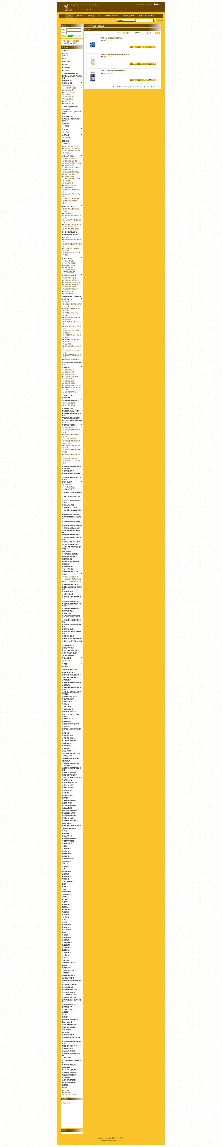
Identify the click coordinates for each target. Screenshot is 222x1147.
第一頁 (132, 87)
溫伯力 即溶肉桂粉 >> (69, 1082)
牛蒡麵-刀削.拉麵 (68, 103)
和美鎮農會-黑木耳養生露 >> (71, 514)
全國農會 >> (66, 846)
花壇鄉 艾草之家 (72, 20)
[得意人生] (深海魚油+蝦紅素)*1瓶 (111, 38)
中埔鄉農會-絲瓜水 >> (69, 471)
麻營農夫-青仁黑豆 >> (69, 785)
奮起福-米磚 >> (66, 733)
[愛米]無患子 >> (67, 761)
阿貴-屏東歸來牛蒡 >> (69, 699)
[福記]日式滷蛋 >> (67, 751)
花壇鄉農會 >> (66, 950)
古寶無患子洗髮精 (68, 165)
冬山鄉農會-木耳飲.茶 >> (69, 992)
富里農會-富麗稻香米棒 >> (70, 821)
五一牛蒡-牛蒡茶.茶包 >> (69, 696)
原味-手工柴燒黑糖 (69, 403)
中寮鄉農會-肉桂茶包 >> (69, 507)
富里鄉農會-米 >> (67, 790)
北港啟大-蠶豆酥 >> (68, 808)
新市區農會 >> (66, 930)
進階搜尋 (160, 20)
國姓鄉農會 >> (66, 874)
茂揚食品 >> (66, 897)
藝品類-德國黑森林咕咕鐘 (71, 359)
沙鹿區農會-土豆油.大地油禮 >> (72, 528)
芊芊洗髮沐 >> (66, 551)
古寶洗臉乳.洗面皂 (69, 176)
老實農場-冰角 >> (67, 1048)
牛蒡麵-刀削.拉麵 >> (68, 569)
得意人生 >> (66, 726)
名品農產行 (96, 20)
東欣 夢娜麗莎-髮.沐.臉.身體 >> (71, 826)
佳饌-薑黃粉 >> (66, 960)
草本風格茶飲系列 (68, 90)
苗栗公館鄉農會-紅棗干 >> (70, 584)
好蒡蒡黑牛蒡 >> (67, 701)
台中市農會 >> (66, 955)
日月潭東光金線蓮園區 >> (70, 107)
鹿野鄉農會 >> (66, 937)
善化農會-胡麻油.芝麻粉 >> (70, 561)
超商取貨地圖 (80, 16)
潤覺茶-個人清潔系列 (69, 265)
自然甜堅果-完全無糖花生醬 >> (71, 810)
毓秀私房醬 (66, 138)
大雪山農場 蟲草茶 (69, 378)
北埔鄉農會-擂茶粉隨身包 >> (71, 601)
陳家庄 (65, 58)
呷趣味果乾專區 (68, 99)
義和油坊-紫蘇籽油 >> (69, 805)
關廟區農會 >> (66, 876)
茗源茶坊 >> (66, 866)
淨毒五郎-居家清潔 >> (69, 841)
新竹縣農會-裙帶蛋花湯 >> (70, 1065)
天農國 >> (65, 51)
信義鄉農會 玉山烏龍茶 (70, 458)
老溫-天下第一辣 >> (68, 836)
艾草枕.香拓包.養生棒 (69, 226)
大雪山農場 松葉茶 (69, 381)
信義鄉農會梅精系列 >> (69, 425)
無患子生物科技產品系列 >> (70, 1075)
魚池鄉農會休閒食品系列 (70, 289)
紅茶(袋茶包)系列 (68, 487)
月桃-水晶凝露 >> (67, 658)
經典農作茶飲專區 (68, 97)
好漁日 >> (65, 957)
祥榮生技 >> (66, 798)
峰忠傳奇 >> (66, 902)
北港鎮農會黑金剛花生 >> (70, 571)
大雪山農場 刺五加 (69, 374)
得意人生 (65, 1103)
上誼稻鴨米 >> (66, 894)
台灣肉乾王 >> (66, 613)
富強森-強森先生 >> (68, 299)
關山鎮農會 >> (66, 871)
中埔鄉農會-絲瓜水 (129, 16)
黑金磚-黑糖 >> (66, 748)
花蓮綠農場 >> (66, 141)
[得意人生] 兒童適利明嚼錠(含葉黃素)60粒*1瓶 (115, 54)
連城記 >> (65, 864)
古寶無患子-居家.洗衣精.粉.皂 (72, 198)
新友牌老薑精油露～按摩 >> (70, 650)
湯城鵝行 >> (66, 664)
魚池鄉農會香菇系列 (69, 287)
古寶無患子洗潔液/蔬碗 (70, 201)
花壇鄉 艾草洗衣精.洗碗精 (71, 229)
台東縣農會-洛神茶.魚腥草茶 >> (72, 682)
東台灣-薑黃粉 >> (67, 408)
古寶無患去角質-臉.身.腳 (70, 174)
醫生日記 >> (66, 53)
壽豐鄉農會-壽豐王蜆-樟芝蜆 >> (72, 525)
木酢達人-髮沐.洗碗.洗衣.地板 (72, 579)
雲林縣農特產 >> (67, 843)
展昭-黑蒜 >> (66, 109)
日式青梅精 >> (66, 973)
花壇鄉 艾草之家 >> (68, 206)
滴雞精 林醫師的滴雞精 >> (70, 1024)
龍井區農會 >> (66, 925)
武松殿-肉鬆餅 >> (67, 823)
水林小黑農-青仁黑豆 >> (69, 782)
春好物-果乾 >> (66, 833)
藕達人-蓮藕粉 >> (67, 116)
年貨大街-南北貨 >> (68, 780)
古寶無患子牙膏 (68, 187)
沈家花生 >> (66, 889)
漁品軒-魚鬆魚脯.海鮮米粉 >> (71, 753)
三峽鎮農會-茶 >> (67, 680)
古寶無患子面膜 (68, 183)
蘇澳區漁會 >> (66, 892)
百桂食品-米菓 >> (67, 743)
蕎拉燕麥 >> (66, 67)
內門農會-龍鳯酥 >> (68, 1009)
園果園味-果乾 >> (67, 795)
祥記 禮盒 (66, 237)
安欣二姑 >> (66, 129)
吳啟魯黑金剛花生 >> (68, 709)
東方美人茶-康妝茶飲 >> (69, 1051)
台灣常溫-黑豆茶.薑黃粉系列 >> (72, 638)
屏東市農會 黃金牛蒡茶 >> (70, 1072)
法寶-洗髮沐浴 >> (67, 735)
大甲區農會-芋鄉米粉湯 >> (70, 712)
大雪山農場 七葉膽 (69, 372)
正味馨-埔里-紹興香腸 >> (69, 1027)
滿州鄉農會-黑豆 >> (68, 80)
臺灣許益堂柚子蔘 (68, 86)
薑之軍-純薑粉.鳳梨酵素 (146, 16)
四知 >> (64, 869)
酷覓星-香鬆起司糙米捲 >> (70, 738)
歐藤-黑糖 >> (66, 746)
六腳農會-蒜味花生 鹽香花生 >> (72, 724)
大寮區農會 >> (66, 848)
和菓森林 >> (66, 904)
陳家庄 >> (65, 56)
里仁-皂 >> (65, 831)
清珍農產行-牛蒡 (109, 20)
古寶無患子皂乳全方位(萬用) (72, 163)
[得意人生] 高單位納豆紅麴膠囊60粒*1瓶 (113, 70)
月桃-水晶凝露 (67, 660)
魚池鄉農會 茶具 (68, 293)
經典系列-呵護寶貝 (69, 270)
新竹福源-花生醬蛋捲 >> (69, 813)
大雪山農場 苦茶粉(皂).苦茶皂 (72, 385)
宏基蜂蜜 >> (66, 1017)
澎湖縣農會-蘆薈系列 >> (69, 670)
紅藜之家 (66, 64)
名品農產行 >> (66, 143)
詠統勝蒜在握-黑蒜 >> (69, 648)
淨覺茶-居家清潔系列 (69, 263)
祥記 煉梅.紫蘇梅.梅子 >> (70, 234)
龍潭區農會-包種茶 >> (69, 800)
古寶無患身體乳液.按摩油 (71, 172)
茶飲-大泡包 (67, 101)
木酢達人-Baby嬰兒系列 (70, 577)
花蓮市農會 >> (66, 721)
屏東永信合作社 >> (68, 859)
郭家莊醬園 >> (66, 1030)
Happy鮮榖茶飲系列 (69, 88)
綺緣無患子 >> (66, 968)
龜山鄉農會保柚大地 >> (69, 984)
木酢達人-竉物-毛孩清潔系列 (72, 581)
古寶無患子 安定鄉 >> (69, 156)
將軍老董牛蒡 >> (67, 398)
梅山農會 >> (66, 922)
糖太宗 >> (65, 1014)
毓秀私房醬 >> (66, 135)
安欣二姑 (66, 132)
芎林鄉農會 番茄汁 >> (69, 1004)
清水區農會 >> (66, 917)
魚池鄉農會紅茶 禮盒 (69, 278)
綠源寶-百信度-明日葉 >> (69, 1080)
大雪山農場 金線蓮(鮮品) (70, 376)
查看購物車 (140, 4)
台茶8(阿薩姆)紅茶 (69, 485)
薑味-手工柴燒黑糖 (69, 405)
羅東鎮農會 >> (66, 564)
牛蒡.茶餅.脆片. (67, 344)
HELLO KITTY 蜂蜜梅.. (70, 439)
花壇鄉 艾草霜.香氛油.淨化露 (72, 224)
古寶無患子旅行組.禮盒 (70, 161)
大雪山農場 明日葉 (69, 370)
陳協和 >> (65, 919)
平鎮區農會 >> (66, 853)
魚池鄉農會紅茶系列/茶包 (71, 280)
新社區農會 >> (66, 940)
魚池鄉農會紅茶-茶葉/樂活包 (72, 284)
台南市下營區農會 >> (68, 594)
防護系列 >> (66, 1085)
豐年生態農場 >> (67, 1067)
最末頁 (153, 87)
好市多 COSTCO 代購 (70, 1095)
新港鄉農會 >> (66, 927)
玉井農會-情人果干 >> (69, 963)
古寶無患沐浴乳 (68, 170)
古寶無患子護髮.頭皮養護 (71, 167)
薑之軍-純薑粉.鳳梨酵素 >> (70, 232)
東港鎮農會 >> (66, 912)
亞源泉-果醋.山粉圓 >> (69, 636)
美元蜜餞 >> (66, 899)
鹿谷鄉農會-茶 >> (67, 591)
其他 (64, 203)
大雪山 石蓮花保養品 (69, 392)
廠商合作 (101, 1138)
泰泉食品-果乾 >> (67, 788)
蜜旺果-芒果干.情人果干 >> (70, 1046)
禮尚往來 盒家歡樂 (69, 92)
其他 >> (64, 1087)
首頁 (69, 16)
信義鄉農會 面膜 (68, 427)
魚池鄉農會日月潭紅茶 (111, 16)
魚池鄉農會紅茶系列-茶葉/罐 (72, 282)
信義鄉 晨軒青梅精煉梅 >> (70, 677)
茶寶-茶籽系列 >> (67, 258)
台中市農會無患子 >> (68, 975)
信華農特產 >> (66, 879)
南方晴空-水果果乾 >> (69, 740)
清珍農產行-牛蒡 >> (68, 395)
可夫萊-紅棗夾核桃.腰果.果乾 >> (72, 777)
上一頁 (139, 87)
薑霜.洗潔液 (66, 153)
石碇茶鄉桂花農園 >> (68, 987)
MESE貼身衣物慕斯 (69, 272)
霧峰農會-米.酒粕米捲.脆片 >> (71, 535)
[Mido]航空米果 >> (68, 655)
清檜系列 (66, 126)
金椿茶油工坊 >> (67, 685)
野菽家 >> (65, 884)
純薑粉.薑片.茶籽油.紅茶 (70, 146)
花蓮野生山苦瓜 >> (68, 719)
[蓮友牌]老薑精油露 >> (69, 828)
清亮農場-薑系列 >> (68, 645)
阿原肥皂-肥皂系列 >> (69, 505)
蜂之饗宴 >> (66, 935)
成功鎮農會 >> (66, 947)
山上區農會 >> (66, 952)
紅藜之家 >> (66, 61)
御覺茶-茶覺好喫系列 (69, 261)
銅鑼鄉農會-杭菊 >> (68, 559)
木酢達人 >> (66, 574)
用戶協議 (121, 1138)
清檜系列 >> (66, 123)
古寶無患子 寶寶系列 (69, 159)
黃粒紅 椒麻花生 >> (68, 1022)
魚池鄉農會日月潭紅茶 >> (70, 275)
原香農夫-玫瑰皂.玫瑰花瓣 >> (71, 542)
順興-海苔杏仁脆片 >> (69, 1035)
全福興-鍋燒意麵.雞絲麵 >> (70, 653)
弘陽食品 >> (66, 907)
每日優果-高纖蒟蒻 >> (69, 838)
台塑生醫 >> (66, 1077)
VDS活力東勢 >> (67, 881)
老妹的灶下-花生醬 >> (69, 772)
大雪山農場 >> (66, 367)
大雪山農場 (84, 20)
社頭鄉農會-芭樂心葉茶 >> (70, 1019)
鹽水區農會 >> (66, 851)
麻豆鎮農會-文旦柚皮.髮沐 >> (71, 554)
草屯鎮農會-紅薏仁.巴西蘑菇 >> (72, 418)
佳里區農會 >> (66, 704)
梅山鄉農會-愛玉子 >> (69, 815)
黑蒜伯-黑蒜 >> (66, 793)
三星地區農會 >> (67, 942)
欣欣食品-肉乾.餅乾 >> (69, 978)
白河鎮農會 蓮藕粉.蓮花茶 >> (71, 73)
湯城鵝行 (66, 666)
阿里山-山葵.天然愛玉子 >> (70, 775)
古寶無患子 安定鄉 (94, 16)
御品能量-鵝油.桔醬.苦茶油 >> (71, 544)
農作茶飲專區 (67, 94)
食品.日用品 (66, 1092)
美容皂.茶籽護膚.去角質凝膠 (71, 151)
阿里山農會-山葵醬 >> (69, 818)
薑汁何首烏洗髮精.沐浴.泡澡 (71, 148)
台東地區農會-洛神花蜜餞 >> (71, 608)
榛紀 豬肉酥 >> (66, 1032)
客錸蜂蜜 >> (66, 965)
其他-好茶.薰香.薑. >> (68, 672)
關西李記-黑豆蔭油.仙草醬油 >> (72, 411)
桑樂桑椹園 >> (66, 856)
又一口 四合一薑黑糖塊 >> (70, 1070)
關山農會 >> (66, 909)
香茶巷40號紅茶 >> (68, 482)
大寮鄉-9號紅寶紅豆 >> (69, 970)
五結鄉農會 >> (66, 861)
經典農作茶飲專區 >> (68, 566)
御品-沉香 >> (66, 1012)
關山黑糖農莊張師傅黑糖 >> (70, 400)
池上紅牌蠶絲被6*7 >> (69, 995)
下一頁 (146, 87)
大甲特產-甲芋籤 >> (68, 756)
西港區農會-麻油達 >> (69, 629)
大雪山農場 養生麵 (69, 383)
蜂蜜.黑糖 (66, 302)
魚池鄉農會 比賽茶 (69, 291)
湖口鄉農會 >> (66, 914)
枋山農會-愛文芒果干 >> (69, 990)
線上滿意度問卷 (111, 1138)
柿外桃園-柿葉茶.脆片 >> (69, 556)
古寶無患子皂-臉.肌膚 (69, 185)
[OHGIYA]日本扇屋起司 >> (70, 758)
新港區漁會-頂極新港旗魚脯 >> (71, 675)
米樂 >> (64, 932)
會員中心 (149, 4)
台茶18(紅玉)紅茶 (68, 489)
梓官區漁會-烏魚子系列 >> (70, 997)
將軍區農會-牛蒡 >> (68, 1007)
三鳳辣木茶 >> (66, 706)
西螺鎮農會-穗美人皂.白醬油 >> (72, 296)
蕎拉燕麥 (66, 70)
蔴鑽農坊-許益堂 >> (68, 83)
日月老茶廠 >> (66, 1058)
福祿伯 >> (65, 886)
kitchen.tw (66, 1090)
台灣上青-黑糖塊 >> (68, 803)
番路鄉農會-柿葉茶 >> (69, 611)
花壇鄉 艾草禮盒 (68, 213)
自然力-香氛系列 (68, 267)
